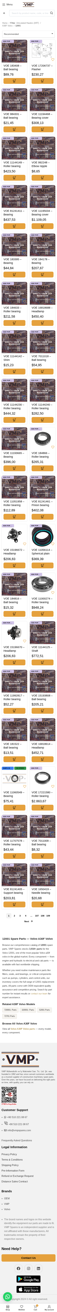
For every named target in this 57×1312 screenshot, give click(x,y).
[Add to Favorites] (24, 59)
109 (48, 916)
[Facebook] (18, 1268)
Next (26, 921)
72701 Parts (9, 1016)
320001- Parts (28, 1010)
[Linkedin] (38, 1268)
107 (37, 916)
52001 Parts (44, 1010)
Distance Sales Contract (15, 1181)
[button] (14, 81)
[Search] (51, 13)
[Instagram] (28, 1268)
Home (5, 23)
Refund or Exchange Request (17, 1176)
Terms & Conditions (12, 1159)
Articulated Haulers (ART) (28, 23)
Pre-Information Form (13, 1170)
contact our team (39, 993)
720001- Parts (10, 1010)
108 (42, 916)
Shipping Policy (10, 1165)
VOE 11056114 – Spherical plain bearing (42, 553)
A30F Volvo (7, 26)
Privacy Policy (9, 1154)
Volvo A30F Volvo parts (22, 1029)
